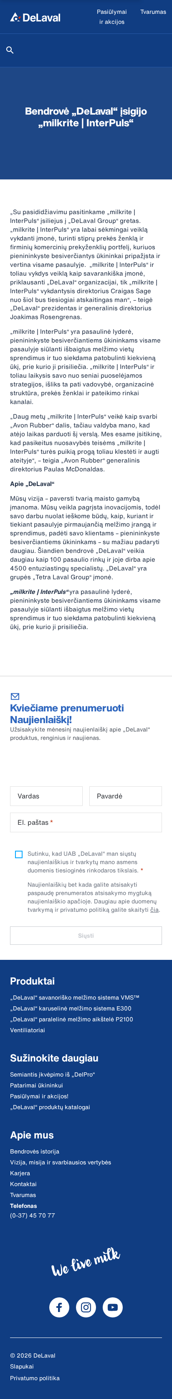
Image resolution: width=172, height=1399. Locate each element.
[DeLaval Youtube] (112, 1307)
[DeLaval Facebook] (59, 1307)
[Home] (35, 16)
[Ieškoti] (10, 50)
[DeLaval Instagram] (86, 1307)
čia (154, 909)
